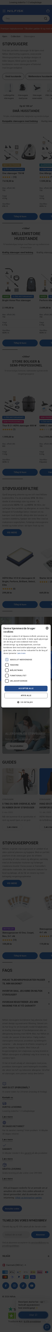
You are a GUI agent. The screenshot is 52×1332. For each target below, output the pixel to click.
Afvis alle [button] (26, 695)
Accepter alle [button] (25, 688)
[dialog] (26, 666)
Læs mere (21, 653)
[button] (26, 702)
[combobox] (47, 628)
